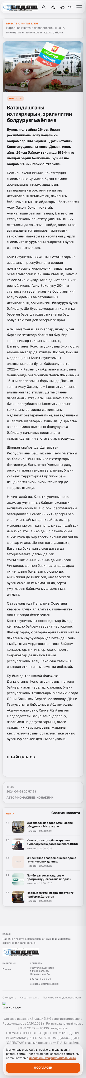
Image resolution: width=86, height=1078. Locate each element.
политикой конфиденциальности (52, 1058)
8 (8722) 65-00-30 (40, 978)
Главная (7, 969)
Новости (15, 98)
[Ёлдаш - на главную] (20, 7)
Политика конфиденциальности (62, 997)
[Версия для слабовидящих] (62, 7)
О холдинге (9, 997)
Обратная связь (29, 997)
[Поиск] (44, 7)
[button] (79, 7)
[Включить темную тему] (53, 7)
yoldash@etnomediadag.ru (44, 983)
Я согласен (43, 1067)
